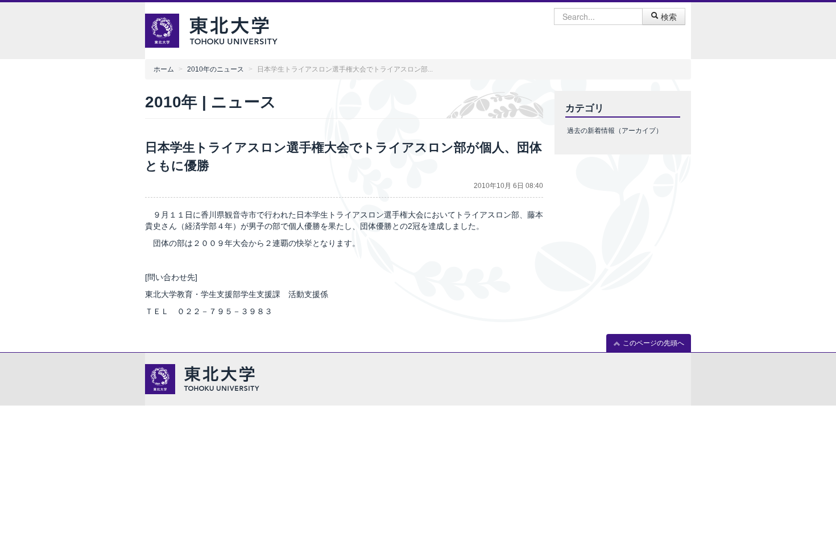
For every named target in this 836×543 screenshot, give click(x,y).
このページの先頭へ (652, 343)
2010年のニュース (215, 69)
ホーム (164, 69)
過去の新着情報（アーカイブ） (615, 131)
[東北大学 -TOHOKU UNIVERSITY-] (233, 29)
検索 (668, 16)
